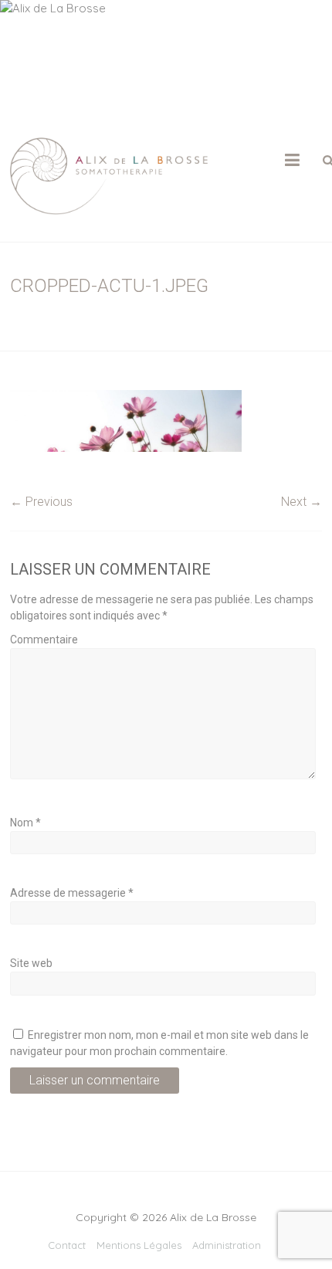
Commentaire (44, 639)
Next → (301, 501)
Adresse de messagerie (72, 893)
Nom (25, 822)
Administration (226, 1245)
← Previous (41, 501)
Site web (31, 963)
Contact (67, 1245)
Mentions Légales (139, 1245)
